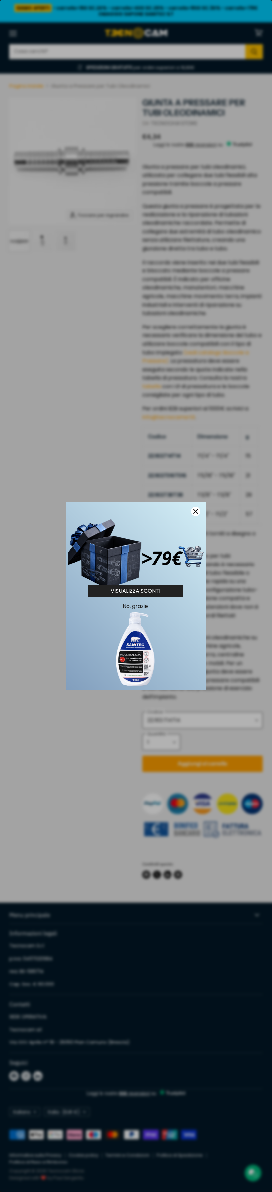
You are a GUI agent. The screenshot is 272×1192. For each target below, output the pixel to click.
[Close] (195, 511)
